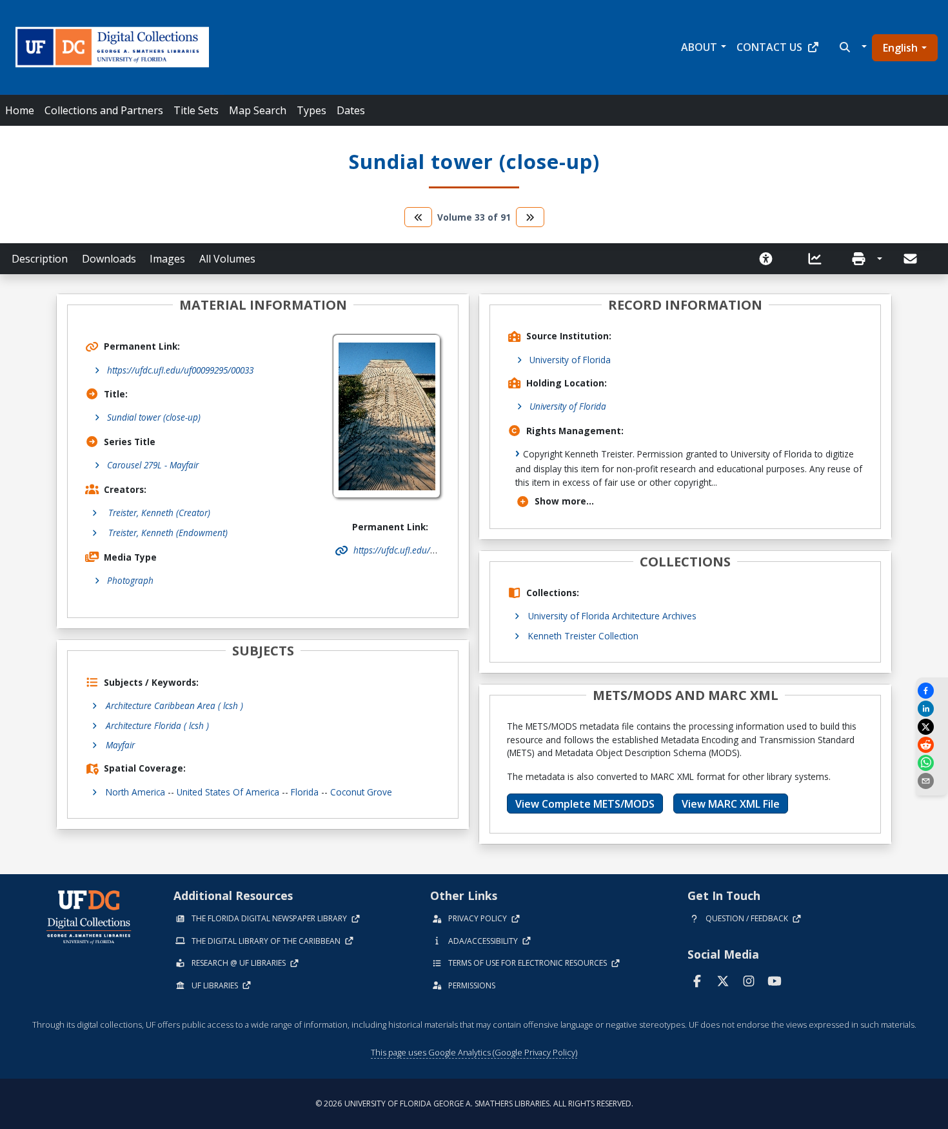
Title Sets (196, 110)
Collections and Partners (103, 110)
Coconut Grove (361, 792)
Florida (305, 792)
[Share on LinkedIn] (932, 709)
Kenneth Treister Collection (583, 636)
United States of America (228, 792)
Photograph (130, 580)
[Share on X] (932, 727)
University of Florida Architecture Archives (612, 616)
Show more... (564, 501)
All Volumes (227, 259)
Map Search (257, 110)
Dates (351, 110)
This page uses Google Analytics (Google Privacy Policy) (474, 1052)
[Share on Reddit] (932, 745)
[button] (851, 47)
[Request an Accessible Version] (770, 259)
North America (135, 792)
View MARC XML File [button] (731, 804)
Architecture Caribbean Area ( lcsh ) (174, 705)
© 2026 (474, 1103)
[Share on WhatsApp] (932, 763)
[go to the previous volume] (418, 217)
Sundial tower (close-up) (154, 417)
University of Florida (570, 360)
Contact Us (769, 47)
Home (19, 110)
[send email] (932, 781)
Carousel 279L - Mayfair (153, 465)
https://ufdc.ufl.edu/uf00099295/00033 (180, 370)
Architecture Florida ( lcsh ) (157, 725)
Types (311, 110)
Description (40, 259)
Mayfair (120, 745)
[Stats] (819, 259)
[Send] (911, 258)
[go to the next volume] (530, 217)
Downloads (109, 259)
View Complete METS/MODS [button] (585, 804)
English (900, 48)
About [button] (699, 47)
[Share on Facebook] (932, 691)
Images (167, 259)
